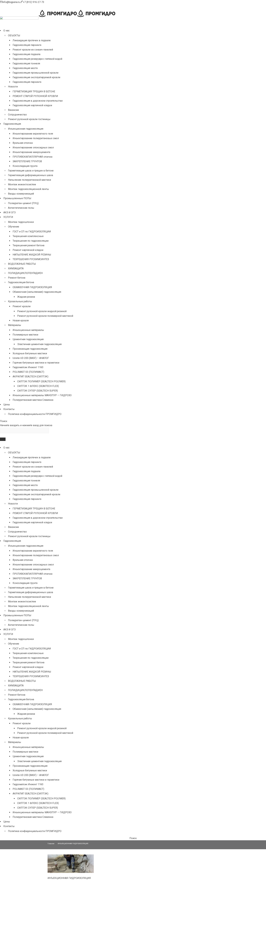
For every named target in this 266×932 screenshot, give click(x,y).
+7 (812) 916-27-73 (33, 2)
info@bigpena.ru (11, 2)
